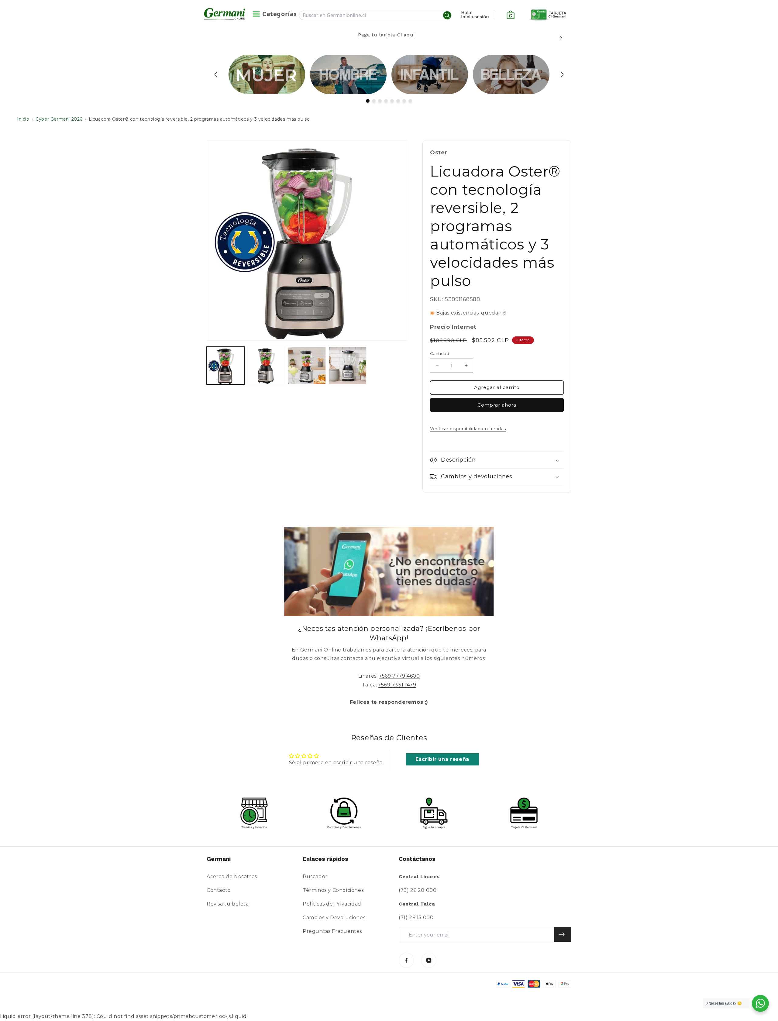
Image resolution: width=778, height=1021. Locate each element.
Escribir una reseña (442, 759)
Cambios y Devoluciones (334, 917)
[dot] (368, 101)
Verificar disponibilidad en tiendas (468, 428)
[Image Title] (406, 960)
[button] (497, 460)
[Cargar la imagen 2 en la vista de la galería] (266, 365)
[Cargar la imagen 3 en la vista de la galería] (307, 365)
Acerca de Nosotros (232, 876)
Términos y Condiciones (333, 890)
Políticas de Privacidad (332, 904)
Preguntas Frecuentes (332, 931)
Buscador (315, 876)
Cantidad (439, 353)
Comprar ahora (496, 405)
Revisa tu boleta (228, 904)
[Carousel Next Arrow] (561, 38)
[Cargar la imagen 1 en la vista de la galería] (225, 365)
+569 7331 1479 (397, 685)
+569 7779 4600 (399, 676)
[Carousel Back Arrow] (216, 74)
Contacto (219, 890)
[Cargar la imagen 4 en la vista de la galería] (348, 365)
